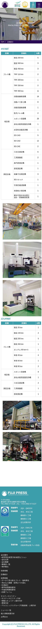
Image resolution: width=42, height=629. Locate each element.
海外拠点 (5, 567)
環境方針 (5, 603)
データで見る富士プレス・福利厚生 (15, 580)
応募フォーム (7, 592)
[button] (39, 4)
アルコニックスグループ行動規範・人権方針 (19, 605)
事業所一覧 (6, 564)
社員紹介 (5, 585)
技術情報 (4, 571)
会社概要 (5, 562)
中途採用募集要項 (8, 590)
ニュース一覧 (6, 610)
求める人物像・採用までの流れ (14, 583)
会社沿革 (5, 560)
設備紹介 (4, 574)
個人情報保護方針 (8, 613)
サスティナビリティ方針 (11, 598)
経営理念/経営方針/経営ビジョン (14, 557)
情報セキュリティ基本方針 (12, 601)
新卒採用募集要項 (8, 587)
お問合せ (4, 617)
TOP (2, 42)
